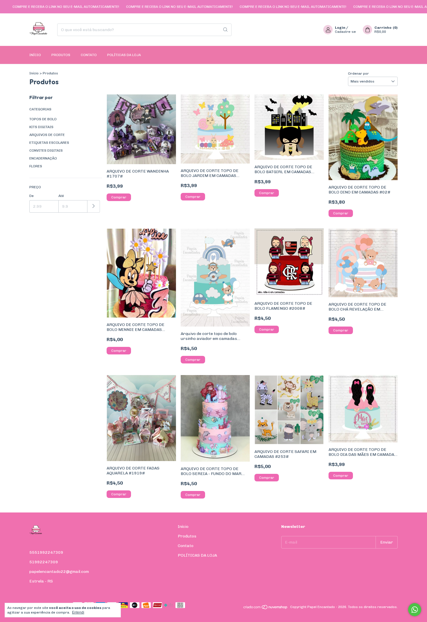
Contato (89, 55)
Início (35, 55)
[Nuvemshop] (265, 608)
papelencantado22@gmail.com (59, 571)
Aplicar (93, 206)
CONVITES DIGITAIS (46, 150)
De (31, 196)
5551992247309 (46, 552)
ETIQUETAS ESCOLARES (49, 143)
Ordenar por (358, 73)
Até (61, 196)
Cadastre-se (345, 32)
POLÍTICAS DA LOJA (124, 55)
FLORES (35, 166)
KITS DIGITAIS (41, 127)
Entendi (78, 612)
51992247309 (43, 562)
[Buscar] (225, 30)
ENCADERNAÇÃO (43, 158)
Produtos (60, 55)
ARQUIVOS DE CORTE (47, 135)
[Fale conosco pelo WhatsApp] (414, 609)
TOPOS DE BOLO (43, 119)
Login (340, 28)
